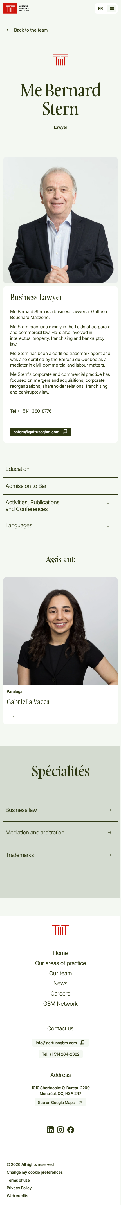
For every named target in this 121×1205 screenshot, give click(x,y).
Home (60, 953)
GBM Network (60, 1003)
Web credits (17, 1195)
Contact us (60, 1028)
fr (100, 8)
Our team (60, 973)
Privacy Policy (19, 1187)
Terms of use (18, 1180)
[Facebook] (70, 1130)
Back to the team (31, 30)
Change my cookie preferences (35, 1172)
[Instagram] (60, 1130)
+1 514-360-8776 (34, 411)
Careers (60, 993)
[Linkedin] (50, 1130)
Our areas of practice (60, 963)
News (60, 983)
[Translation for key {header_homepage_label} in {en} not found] (17, 8)
